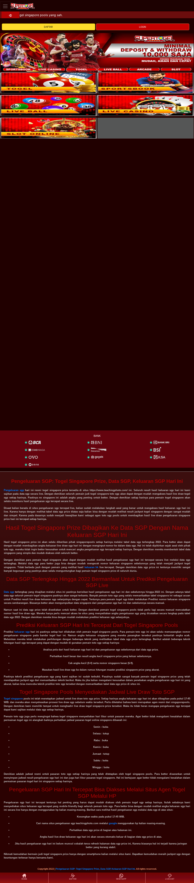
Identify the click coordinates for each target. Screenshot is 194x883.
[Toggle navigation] (5, 6)
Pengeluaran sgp (14, 490)
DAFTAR (48, 27)
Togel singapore (13, 698)
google (113, 823)
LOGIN (142, 27)
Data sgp (9, 592)
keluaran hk (91, 567)
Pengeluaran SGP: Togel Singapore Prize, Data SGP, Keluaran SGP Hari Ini (95, 869)
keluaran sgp (22, 631)
